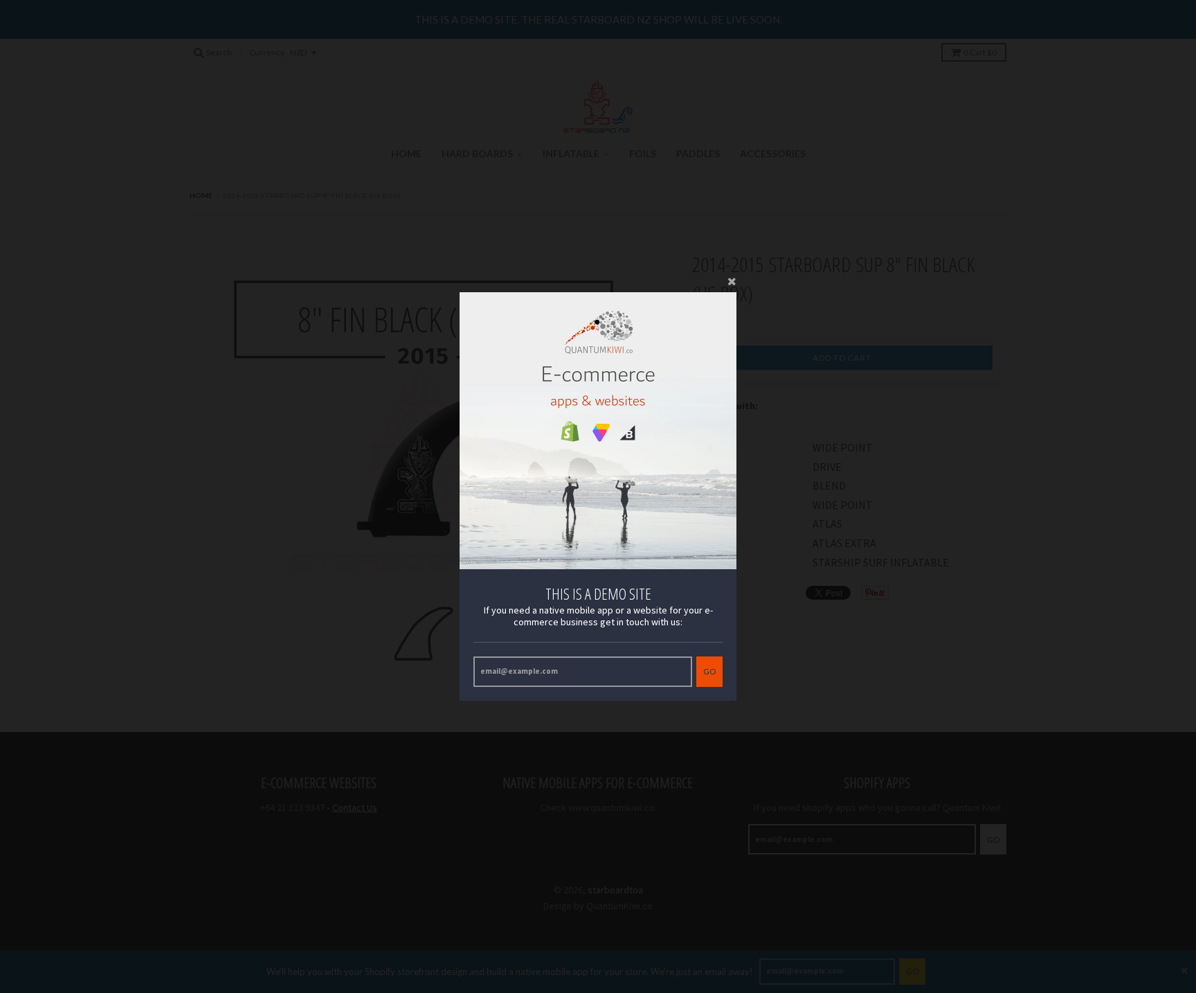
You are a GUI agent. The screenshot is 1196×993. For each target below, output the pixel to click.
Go (709, 671)
